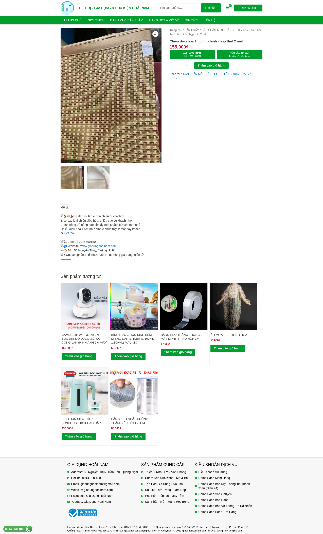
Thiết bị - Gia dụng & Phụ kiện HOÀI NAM (113, 8)
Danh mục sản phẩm (126, 20)
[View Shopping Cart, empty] (227, 8)
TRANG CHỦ (73, 20)
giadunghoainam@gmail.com (140, 530)
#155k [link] (70, 233)
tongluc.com (236, 530)
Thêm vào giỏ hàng (211, 65)
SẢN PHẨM (192, 30)
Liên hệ (210, 20)
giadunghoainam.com (194, 530)
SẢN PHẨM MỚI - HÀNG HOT (221, 30)
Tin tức (191, 20)
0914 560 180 (14, 529)
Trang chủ (176, 30)
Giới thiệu (96, 20)
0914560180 (105, 530)
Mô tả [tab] (64, 207)
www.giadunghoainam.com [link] (98, 246)
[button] (155, 34)
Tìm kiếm (211, 7)
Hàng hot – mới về (164, 20)
